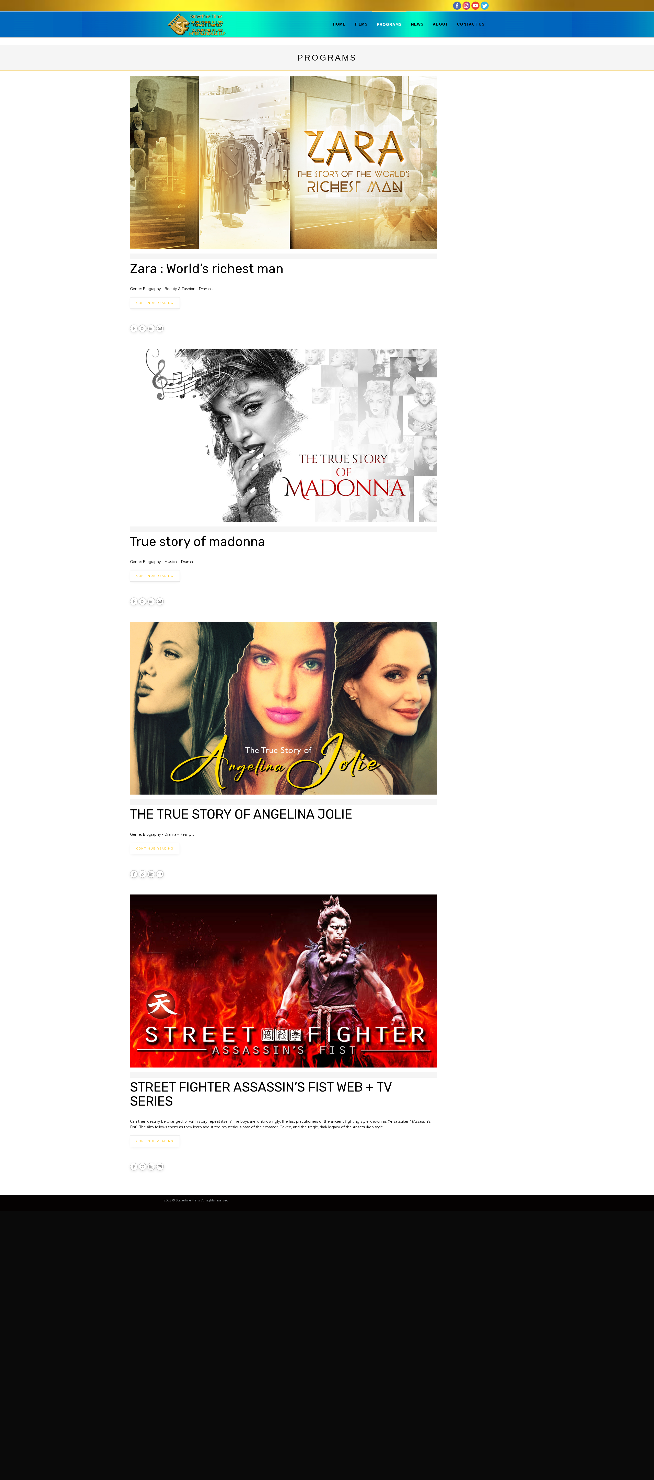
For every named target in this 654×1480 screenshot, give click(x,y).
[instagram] (466, 5)
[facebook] (457, 5)
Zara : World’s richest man (206, 268)
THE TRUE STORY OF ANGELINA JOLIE (241, 814)
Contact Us (471, 24)
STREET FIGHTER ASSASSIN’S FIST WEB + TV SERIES (261, 1094)
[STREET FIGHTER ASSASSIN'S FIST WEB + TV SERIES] (283, 983)
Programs (389, 24)
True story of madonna (197, 541)
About (440, 24)
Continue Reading (154, 303)
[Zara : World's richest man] (283, 164)
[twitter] (484, 5)
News (417, 24)
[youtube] (475, 5)
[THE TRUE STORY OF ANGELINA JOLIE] (283, 710)
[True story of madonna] (283, 437)
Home (339, 24)
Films (361, 24)
